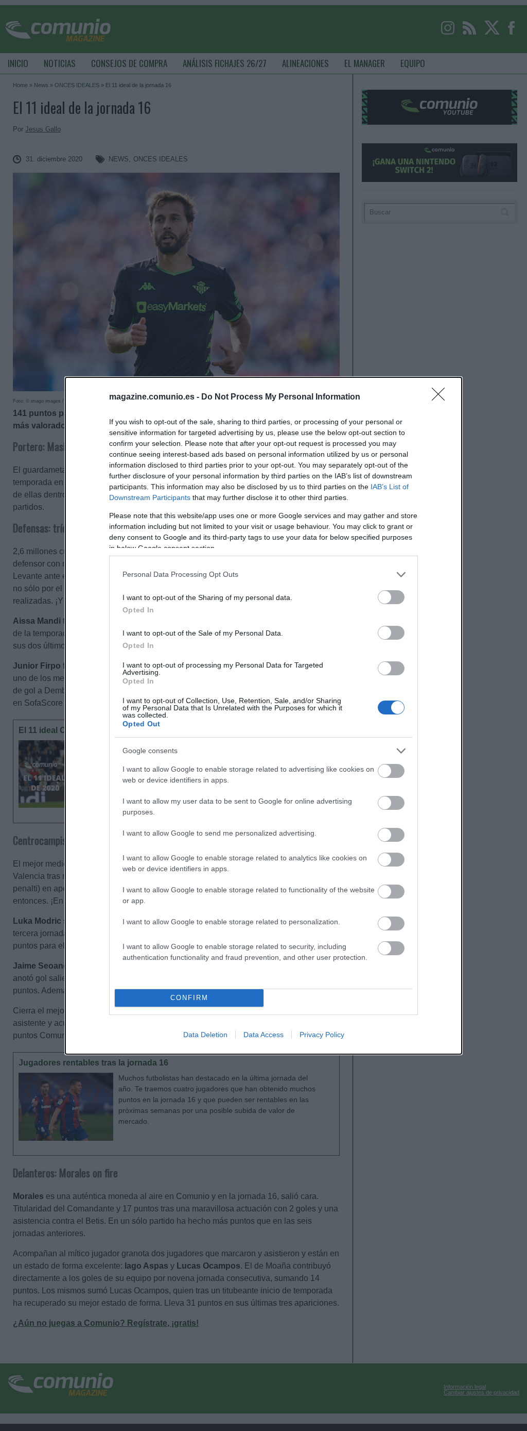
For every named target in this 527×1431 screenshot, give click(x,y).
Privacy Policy (322, 1034)
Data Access (263, 1034)
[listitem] (263, 574)
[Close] (441, 397)
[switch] (391, 597)
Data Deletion (205, 1034)
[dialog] (263, 715)
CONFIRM (189, 998)
